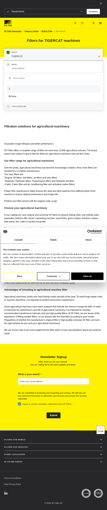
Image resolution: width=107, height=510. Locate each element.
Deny (19, 276)
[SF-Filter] (8, 23)
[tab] (53, 54)
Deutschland (18, 11)
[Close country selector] (101, 3)
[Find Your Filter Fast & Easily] (75, 23)
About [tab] (88, 240)
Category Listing (31, 31)
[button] (93, 11)
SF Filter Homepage (12, 31)
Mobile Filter (47, 31)
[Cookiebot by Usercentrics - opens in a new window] (91, 232)
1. (9, 88)
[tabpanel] (53, 88)
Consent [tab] (18, 240)
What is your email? (29, 374)
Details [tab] (53, 240)
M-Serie (12, 96)
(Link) (54, 201)
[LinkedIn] (6, 493)
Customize (52, 276)
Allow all (87, 276)
